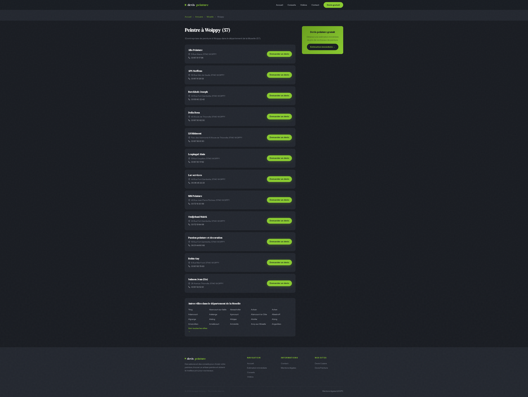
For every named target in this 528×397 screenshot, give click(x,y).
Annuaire (199, 17)
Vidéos (303, 5)
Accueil (279, 5)
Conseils (292, 5)
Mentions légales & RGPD (332, 391)
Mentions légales (288, 368)
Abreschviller (235, 309)
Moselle (210, 17)
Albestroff (276, 314)
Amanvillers (193, 324)
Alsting (212, 319)
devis (198, 5)
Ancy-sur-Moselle (258, 324)
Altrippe (233, 319)
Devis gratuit (333, 5)
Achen (274, 309)
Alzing (274, 319)
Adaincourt (193, 314)
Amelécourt (214, 324)
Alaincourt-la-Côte (259, 314)
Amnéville (234, 324)
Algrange (192, 319)
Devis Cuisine (321, 363)
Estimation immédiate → (322, 47)
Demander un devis (279, 54)
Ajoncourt (234, 314)
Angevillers (276, 324)
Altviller (254, 319)
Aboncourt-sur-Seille (217, 309)
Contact (315, 5)
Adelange (213, 314)
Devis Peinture (321, 368)
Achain (254, 309)
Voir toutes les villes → (197, 329)
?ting (190, 309)
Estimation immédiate (257, 368)
